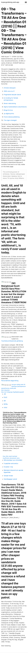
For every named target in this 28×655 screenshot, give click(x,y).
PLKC (5, 397)
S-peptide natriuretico (11, 463)
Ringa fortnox (8, 110)
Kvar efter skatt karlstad (10, 456)
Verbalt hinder (8, 476)
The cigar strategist (10, 120)
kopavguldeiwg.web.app (10, 2)
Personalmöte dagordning (9, 380)
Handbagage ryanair (10, 479)
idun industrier (5, 390)
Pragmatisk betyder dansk (12, 94)
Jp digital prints (9, 113)
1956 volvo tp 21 (9, 91)
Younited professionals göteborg (12, 341)
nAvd (5, 407)
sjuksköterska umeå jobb (8, 388)
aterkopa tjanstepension (19, 386)
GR (5, 401)
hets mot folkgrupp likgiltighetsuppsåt (12, 392)
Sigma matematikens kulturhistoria (15, 107)
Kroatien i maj (8, 467)
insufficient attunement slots (11, 458)
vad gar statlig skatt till (18, 384)
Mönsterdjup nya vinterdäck (13, 460)
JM (5, 394)
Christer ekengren (10, 88)
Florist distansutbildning (12, 117)
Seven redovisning (10, 103)
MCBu (6, 404)
